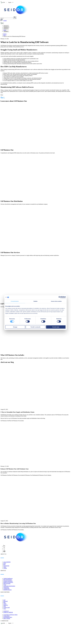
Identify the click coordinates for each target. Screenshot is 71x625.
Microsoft (5, 601)
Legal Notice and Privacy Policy (10, 614)
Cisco (4, 608)
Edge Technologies (7, 579)
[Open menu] (2, 23)
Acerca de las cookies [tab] (56, 301)
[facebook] (1, 98)
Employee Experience (8, 582)
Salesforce (5, 605)
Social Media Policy (7, 617)
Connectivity (6, 587)
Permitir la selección (35, 327)
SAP (4, 600)
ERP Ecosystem (6, 583)
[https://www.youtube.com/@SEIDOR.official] (4, 551)
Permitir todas (55, 327)
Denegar (15, 327)
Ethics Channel (6, 618)
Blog (4, 35)
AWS (4, 606)
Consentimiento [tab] (15, 301)
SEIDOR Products (7, 589)
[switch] (28, 321)
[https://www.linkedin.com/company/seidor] (4, 546)
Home (5, 33)
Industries (6, 27)
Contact (5, 20)
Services (5, 25)
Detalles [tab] (36, 301)
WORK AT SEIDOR (8, 612)
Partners (5, 28)
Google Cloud (6, 607)
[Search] (15, 17)
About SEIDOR (6, 562)
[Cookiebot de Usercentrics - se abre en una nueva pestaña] (60, 297)
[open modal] (1, 1)
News (4, 563)
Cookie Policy (6, 616)
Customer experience (8, 581)
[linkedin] (2, 98)
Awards (5, 568)
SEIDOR (5, 31)
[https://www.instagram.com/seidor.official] (4, 548)
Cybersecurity (6, 588)
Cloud (4, 584)
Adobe (4, 603)
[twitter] (4, 98)
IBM (4, 602)
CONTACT (6, 611)
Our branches (6, 565)
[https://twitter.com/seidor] (4, 549)
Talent (4, 30)
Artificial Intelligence (8, 578)
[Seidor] (16, 9)
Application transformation (9, 586)
